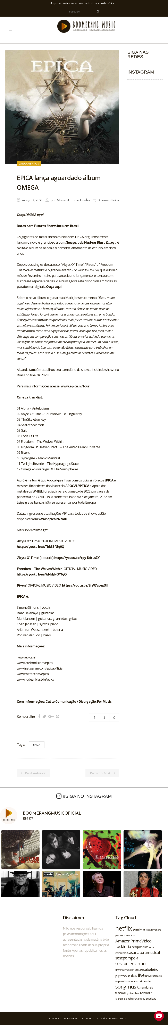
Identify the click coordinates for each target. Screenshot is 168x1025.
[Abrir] (20, 849)
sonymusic (127, 986)
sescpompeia (126, 958)
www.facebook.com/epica (35, 663)
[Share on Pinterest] (57, 716)
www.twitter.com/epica (33, 674)
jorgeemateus (122, 975)
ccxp (151, 947)
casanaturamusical (143, 952)
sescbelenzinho (130, 963)
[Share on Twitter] (44, 716)
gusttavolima (133, 992)
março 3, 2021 (31, 200)
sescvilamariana (153, 929)
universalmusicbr (124, 969)
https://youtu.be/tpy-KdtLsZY (77, 557)
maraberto (129, 935)
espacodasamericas (126, 981)
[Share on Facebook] (39, 716)
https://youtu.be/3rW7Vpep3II (85, 585)
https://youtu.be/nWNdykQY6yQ (42, 574)
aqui (40, 214)
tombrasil (120, 993)
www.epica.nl (26, 657)
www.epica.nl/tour (75, 386)
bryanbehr (145, 992)
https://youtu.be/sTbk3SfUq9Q (40, 546)
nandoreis (147, 987)
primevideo (145, 981)
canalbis (120, 953)
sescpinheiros (140, 947)
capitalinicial (121, 998)
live (141, 975)
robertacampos (136, 998)
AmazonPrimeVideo (133, 941)
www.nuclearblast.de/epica (35, 679)
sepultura (151, 998)
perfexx (119, 935)
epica (36, 744)
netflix (123, 928)
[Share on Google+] (51, 716)
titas (134, 975)
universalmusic (153, 976)
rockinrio (123, 946)
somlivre (139, 929)
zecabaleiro (148, 969)
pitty (136, 969)
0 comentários (108, 200)
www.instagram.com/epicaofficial (40, 668)
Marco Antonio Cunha (73, 200)
